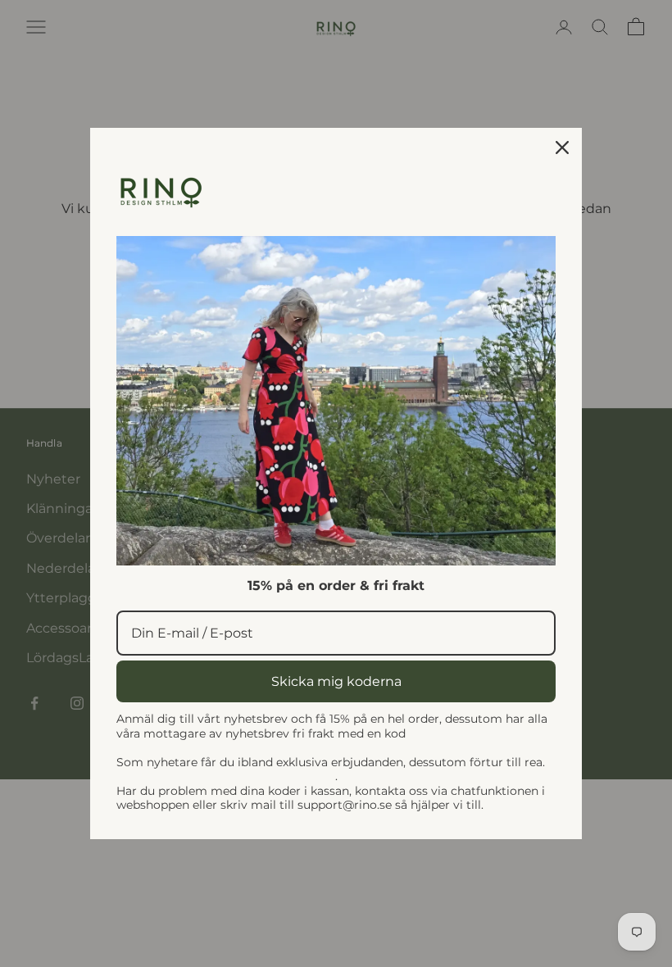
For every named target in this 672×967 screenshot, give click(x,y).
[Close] (562, 147)
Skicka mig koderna (336, 681)
